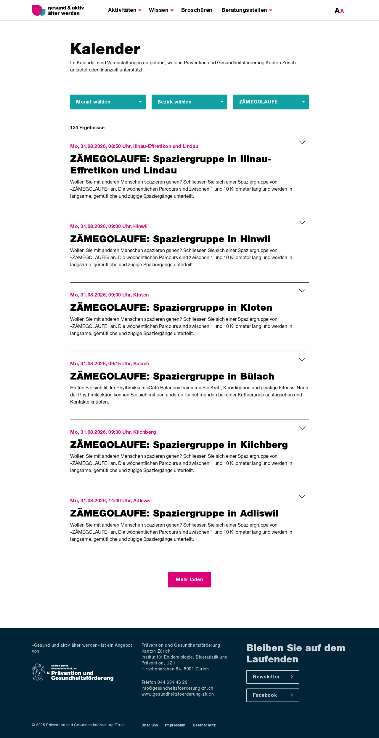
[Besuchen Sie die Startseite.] (65, 10)
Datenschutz (204, 725)
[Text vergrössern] (339, 10)
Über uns (150, 725)
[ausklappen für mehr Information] (302, 143)
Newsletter (266, 677)
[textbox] (93, 101)
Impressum (175, 725)
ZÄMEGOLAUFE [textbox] (258, 102)
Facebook (265, 695)
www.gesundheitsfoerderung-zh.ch (178, 694)
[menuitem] (124, 10)
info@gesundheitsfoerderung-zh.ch (177, 688)
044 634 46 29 (172, 682)
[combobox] (108, 102)
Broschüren (197, 10)
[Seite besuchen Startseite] (72, 680)
